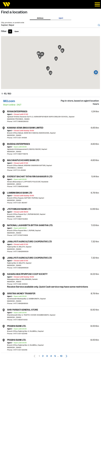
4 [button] (51, 356)
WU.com (9, 101)
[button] (66, 356)
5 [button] (55, 356)
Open (16, 31)
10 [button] (61, 356)
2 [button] (43, 356)
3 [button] (47, 356)
